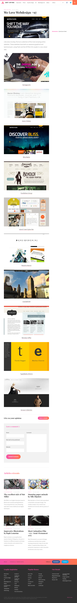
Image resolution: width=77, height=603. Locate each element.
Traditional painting (16, 576)
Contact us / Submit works (17, 561)
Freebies (16, 589)
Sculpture (16, 573)
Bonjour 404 (54, 579)
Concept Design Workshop (66, 574)
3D (35, 2)
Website (8, 447)
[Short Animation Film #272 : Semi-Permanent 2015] (38, 521)
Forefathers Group (26, 193)
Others (53, 2)
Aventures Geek (63, 31)
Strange (40, 573)
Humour (40, 583)
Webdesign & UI (41, 2)
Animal (29, 583)
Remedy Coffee (26, 338)
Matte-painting (41, 579)
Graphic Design (30, 2)
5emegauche (26, 85)
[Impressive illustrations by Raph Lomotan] (14, 521)
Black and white (31, 585)
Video (32, 528)
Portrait (29, 575)
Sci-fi (29, 579)
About (5, 561)
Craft (30, 492)
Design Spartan (66, 577)
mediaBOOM (26, 302)
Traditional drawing (16, 579)
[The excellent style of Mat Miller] (14, 484)
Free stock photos (18, 591)
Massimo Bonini (26, 265)
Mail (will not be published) (13, 439)
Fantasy (29, 577)
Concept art (30, 581)
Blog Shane (54, 577)
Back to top (69, 597)
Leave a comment (43, 418)
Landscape (40, 585)
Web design (7, 9)
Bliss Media (26, 157)
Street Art (16, 581)
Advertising (6, 590)
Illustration (18, 2)
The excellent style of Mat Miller (14, 495)
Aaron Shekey (26, 121)
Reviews (16, 587)
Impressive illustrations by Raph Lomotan (14, 532)
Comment (28, 432)
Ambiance (40, 575)
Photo (24, 2)
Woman (40, 577)
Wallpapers (16, 585)
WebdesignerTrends (67, 580)
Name (7, 432)
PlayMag (64, 578)
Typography (6, 588)
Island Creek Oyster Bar (26, 229)
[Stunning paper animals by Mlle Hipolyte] (38, 484)
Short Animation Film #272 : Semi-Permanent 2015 (38, 533)
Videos (47, 2)
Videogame (40, 581)
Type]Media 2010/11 (26, 374)
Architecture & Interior (7, 586)
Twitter (65, 561)
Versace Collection (26, 410)
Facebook (56, 561)
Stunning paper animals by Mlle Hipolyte (38, 495)
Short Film (30, 573)
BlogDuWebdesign (56, 575)
